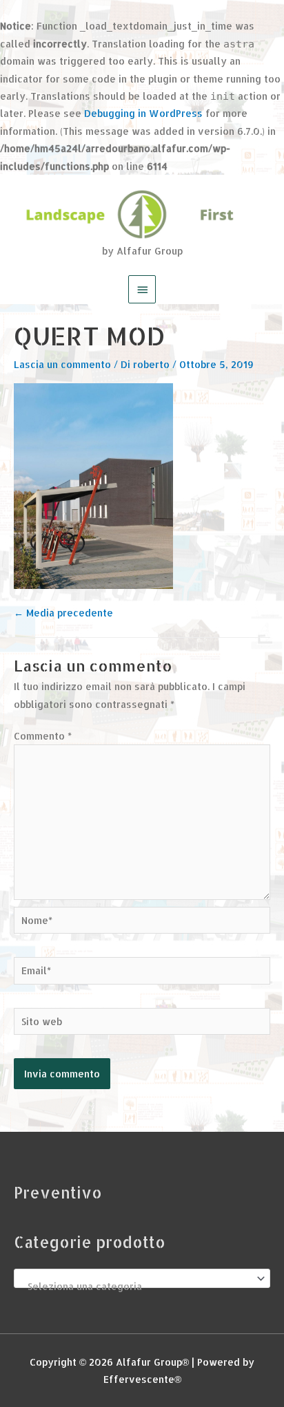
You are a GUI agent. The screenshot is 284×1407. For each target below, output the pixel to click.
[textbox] (136, 1286)
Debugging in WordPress (143, 113)
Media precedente (63, 613)
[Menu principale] (142, 289)
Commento (43, 736)
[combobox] (142, 1278)
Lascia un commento (62, 364)
